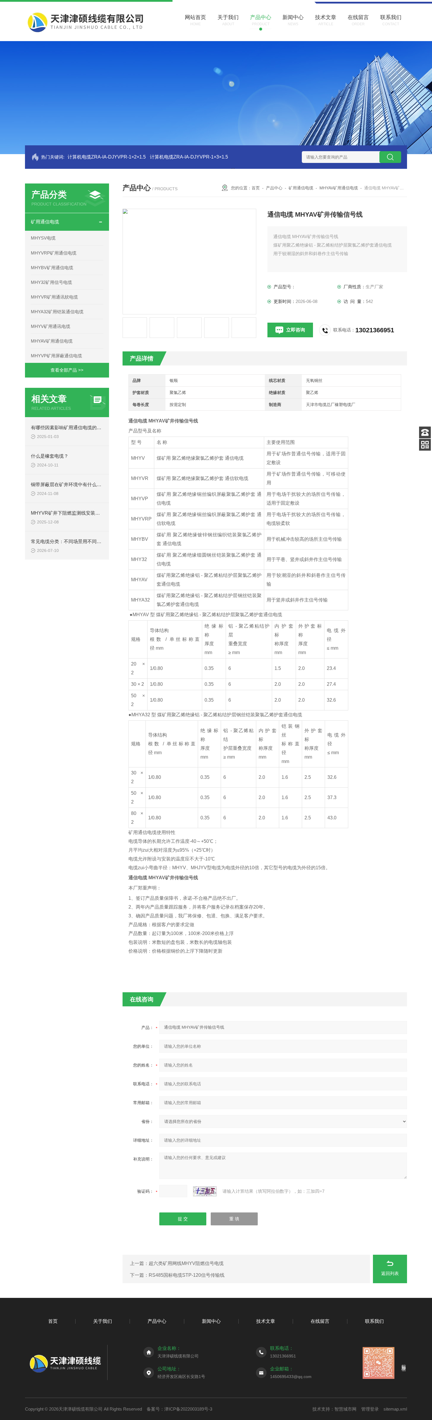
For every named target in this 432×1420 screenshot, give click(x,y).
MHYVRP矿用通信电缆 (53, 252)
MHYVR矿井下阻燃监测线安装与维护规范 (75, 513)
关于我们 (102, 1321)
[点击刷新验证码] (205, 1191)
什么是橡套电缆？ (49, 456)
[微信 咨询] (425, 445)
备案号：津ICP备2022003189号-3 (179, 1408)
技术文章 (265, 1321)
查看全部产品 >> (67, 370)
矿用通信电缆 (45, 221)
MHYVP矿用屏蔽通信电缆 (56, 355)
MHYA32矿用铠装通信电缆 (57, 311)
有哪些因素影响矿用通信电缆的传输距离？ (75, 427)
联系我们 (374, 1321)
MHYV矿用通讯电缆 (50, 326)
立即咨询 (295, 329)
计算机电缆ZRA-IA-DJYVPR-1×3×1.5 (189, 156)
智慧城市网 (345, 1408)
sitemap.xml (395, 1408)
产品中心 (274, 188)
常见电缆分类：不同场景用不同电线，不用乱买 (80, 541)
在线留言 (320, 1321)
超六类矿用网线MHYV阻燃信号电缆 (186, 1263)
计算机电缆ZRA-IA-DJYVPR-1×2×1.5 (107, 156)
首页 (256, 188)
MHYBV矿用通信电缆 (52, 267)
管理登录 (370, 1408)
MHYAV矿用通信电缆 (52, 340)
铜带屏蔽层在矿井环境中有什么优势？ (71, 484)
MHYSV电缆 (43, 237)
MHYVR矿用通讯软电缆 (54, 296)
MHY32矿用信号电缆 (51, 282)
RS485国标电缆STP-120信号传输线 (187, 1275)
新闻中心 (211, 1321)
